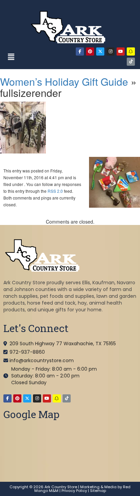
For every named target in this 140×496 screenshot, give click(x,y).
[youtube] (121, 51)
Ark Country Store (61, 487)
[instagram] (110, 51)
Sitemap (98, 490)
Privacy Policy (74, 490)
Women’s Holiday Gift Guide (64, 81)
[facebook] (80, 51)
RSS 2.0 (55, 191)
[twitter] (100, 51)
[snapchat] (131, 51)
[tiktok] (131, 62)
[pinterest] (90, 51)
